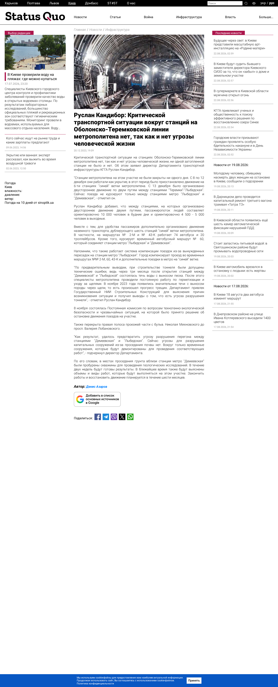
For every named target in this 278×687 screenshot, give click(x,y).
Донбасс (91, 3)
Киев (72, 3)
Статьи (115, 17)
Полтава (33, 3)
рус (271, 3)
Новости (80, 17)
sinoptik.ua (46, 203)
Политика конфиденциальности (95, 683)
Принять (194, 680)
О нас (131, 3)
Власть (230, 17)
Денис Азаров (96, 387)
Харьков (11, 3)
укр (263, 3)
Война (148, 17)
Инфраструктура (189, 17)
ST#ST (112, 3)
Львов (54, 3)
